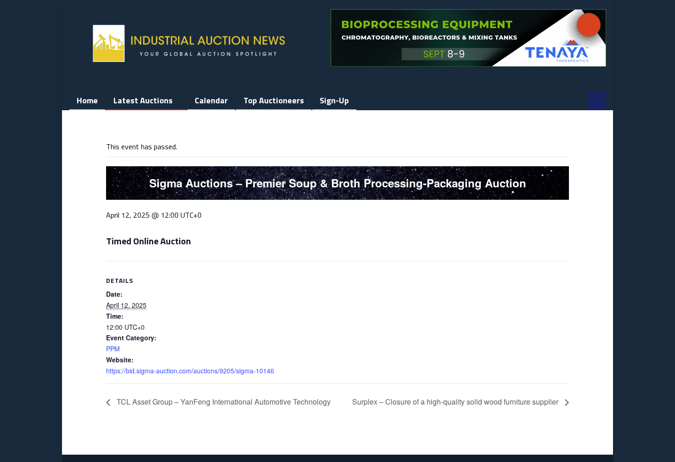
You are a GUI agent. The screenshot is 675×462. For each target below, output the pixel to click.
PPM (113, 348)
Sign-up (334, 100)
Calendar (211, 100)
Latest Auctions (143, 100)
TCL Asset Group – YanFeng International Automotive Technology (223, 401)
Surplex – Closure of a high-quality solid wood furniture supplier (456, 401)
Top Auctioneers (273, 100)
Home (87, 100)
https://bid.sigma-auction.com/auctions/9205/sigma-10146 (190, 370)
